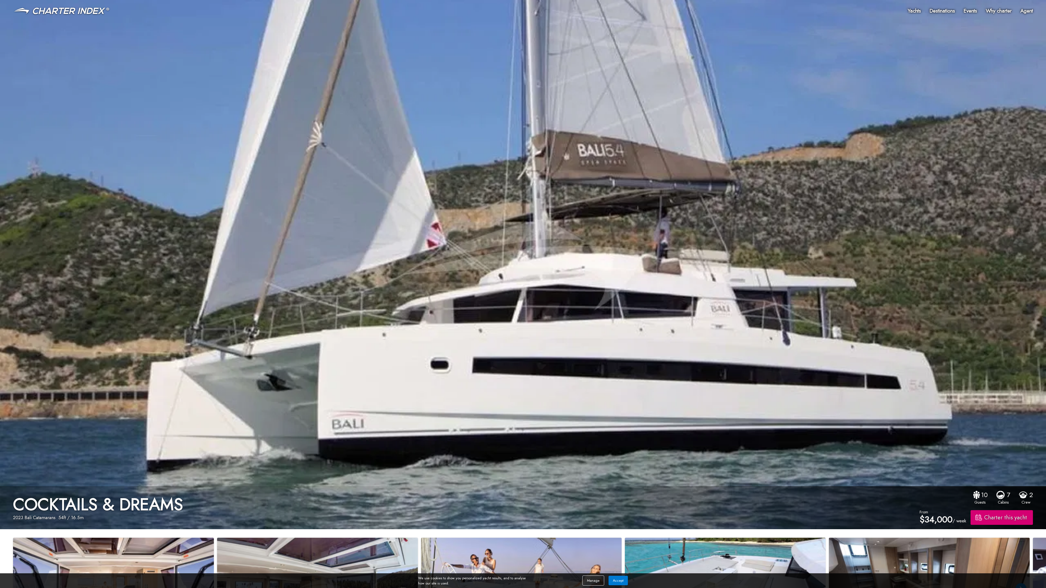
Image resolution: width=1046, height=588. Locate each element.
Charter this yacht (1005, 517)
